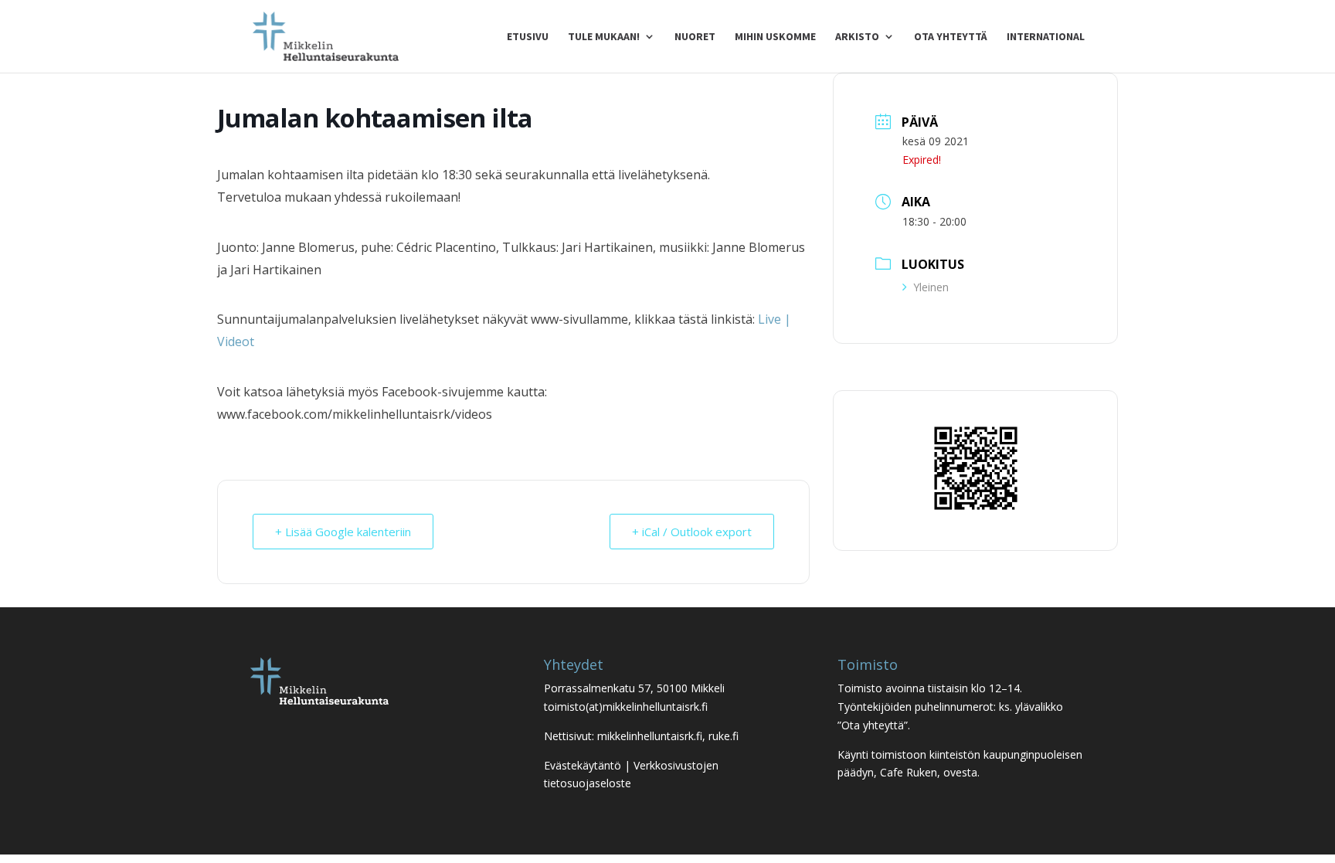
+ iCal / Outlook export (692, 531)
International (1046, 37)
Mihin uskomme (775, 37)
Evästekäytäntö (582, 765)
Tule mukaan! (604, 37)
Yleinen (931, 287)
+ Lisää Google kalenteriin (343, 531)
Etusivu (528, 37)
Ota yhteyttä (950, 37)
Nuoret (694, 37)
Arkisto (857, 37)
